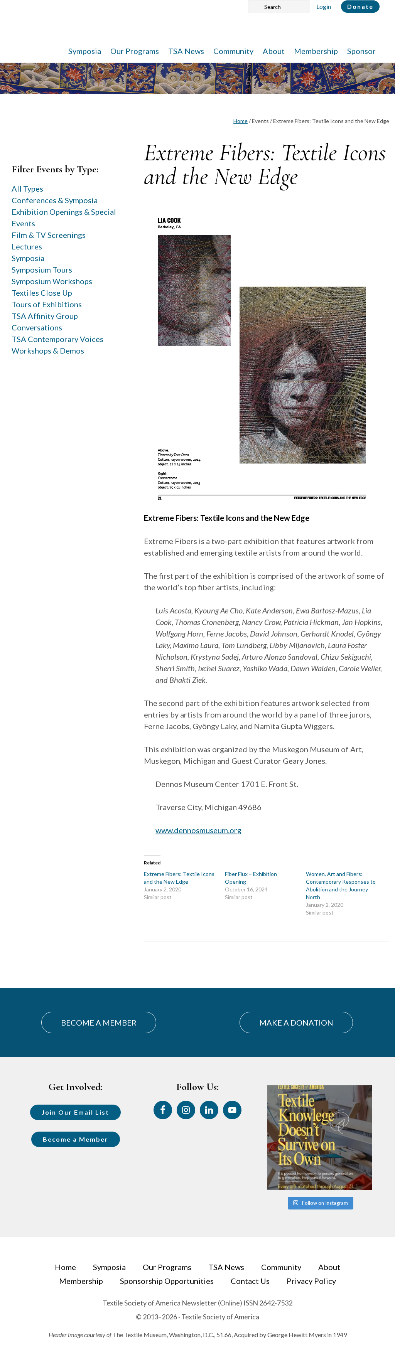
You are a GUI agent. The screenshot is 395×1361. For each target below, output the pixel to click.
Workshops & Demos (48, 350)
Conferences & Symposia (55, 200)
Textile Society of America (92, 28)
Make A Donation (296, 1022)
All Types (27, 188)
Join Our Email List (75, 1112)
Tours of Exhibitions (47, 304)
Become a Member (75, 1139)
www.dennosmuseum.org (198, 830)
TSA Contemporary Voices (57, 339)
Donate (360, 6)
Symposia (28, 258)
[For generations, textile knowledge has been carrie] (319, 1137)
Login (323, 6)
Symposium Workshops (52, 281)
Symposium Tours (42, 269)
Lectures (27, 246)
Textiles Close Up (42, 292)
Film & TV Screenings (49, 234)
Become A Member (99, 1022)
